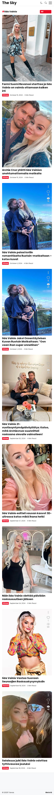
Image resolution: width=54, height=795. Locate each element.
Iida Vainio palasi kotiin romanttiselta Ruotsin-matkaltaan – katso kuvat (27, 216)
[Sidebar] (50, 3)
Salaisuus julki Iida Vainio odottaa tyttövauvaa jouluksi (27, 724)
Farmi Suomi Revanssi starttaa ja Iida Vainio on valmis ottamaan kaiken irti (27, 48)
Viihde (5, 95)
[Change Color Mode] (41, 3)
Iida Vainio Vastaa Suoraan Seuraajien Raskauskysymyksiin (27, 642)
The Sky (9, 3)
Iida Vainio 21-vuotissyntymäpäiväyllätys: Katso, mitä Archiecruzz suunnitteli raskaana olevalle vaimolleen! (27, 388)
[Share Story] (48, 18)
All (42, 11)
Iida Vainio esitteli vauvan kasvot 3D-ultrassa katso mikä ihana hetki (27, 477)
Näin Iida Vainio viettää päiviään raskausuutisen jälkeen (27, 559)
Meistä (48, 792)
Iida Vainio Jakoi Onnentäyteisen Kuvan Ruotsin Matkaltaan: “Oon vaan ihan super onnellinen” (27, 302)
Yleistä (6, 685)
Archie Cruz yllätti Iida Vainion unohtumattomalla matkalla (27, 134)
